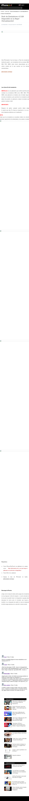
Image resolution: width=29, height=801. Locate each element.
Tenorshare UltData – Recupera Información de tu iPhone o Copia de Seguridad (18, 724)
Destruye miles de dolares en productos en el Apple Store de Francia (19, 745)
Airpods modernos (16, 755)
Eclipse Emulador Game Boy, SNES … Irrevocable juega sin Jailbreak (19, 708)
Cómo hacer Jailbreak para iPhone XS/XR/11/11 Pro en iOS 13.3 (18, 713)
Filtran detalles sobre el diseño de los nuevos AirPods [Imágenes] (19, 788)
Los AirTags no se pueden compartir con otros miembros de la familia (19, 772)
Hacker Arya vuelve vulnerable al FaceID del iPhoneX (19, 739)
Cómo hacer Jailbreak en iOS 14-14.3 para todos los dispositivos (18, 702)
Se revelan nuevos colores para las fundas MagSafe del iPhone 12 (19, 783)
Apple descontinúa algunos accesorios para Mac (18, 765)
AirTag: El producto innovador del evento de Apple (19, 777)
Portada (2, 11)
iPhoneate (6, 5)
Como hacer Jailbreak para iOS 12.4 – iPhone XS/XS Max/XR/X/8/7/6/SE (19, 719)
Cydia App (7, 11)
